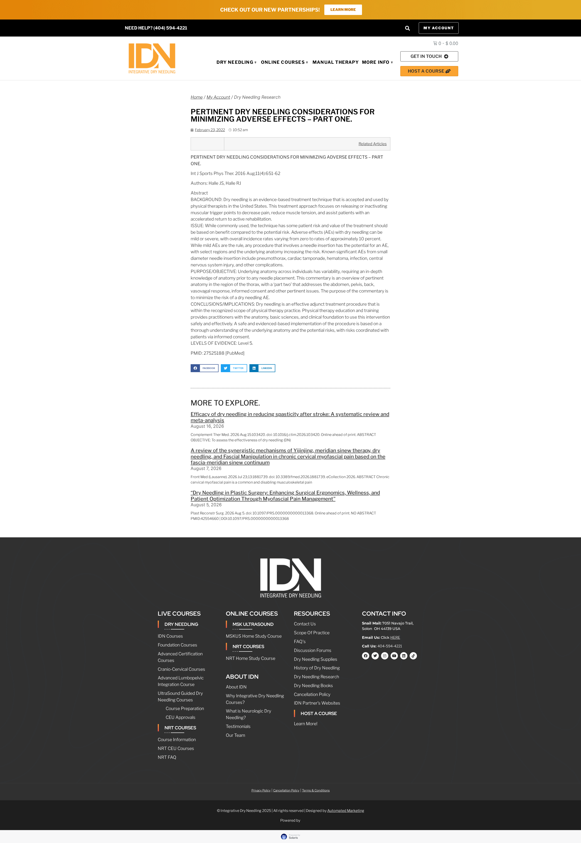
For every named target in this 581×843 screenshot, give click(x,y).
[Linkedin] (403, 655)
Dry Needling (235, 62)
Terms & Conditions (316, 790)
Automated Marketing (345, 811)
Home (197, 97)
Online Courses (283, 62)
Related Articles (373, 143)
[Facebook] (365, 655)
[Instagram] (384, 655)
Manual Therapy (336, 62)
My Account (218, 97)
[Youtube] (394, 655)
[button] (407, 28)
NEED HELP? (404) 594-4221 (156, 28)
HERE (395, 637)
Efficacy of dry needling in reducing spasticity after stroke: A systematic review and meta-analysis (290, 417)
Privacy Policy (261, 790)
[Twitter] (375, 655)
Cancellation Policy (286, 790)
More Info (376, 62)
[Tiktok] (413, 655)
